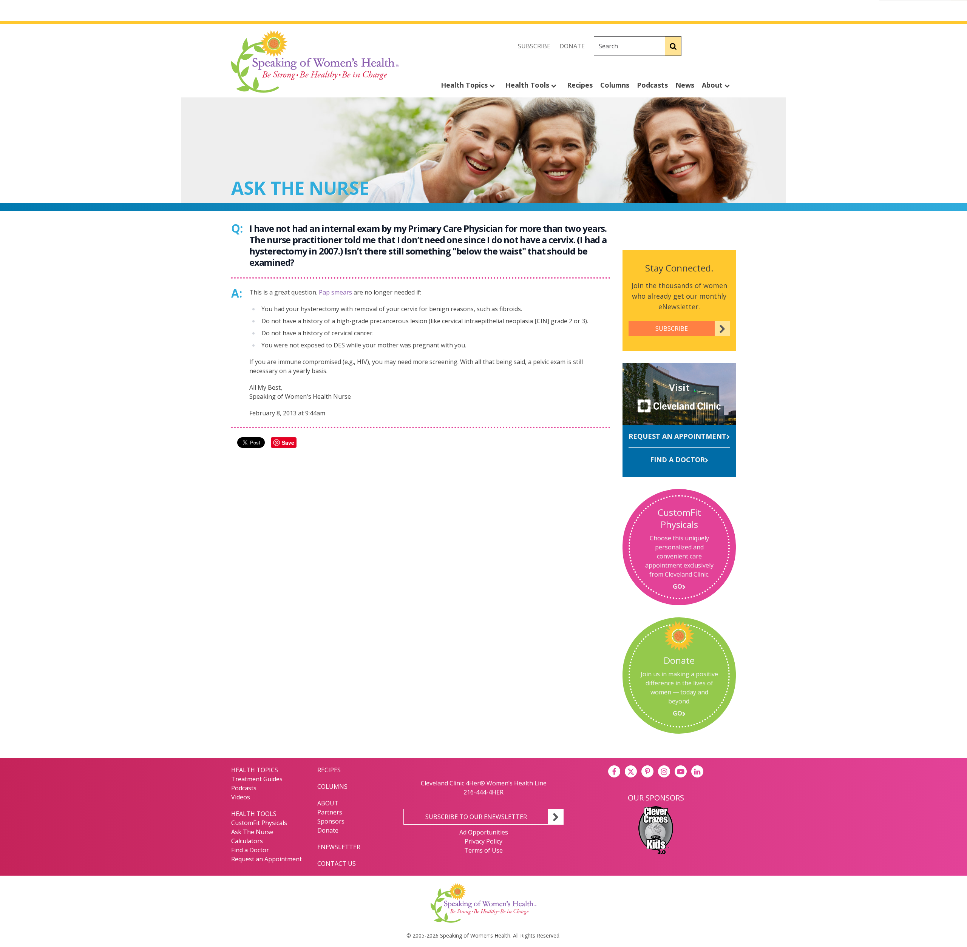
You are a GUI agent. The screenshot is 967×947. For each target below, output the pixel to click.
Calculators (247, 841)
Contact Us (336, 863)
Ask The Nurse (252, 832)
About (713, 84)
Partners (329, 812)
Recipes (580, 84)
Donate (572, 46)
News (684, 84)
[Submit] (673, 46)
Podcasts (652, 84)
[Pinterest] (647, 771)
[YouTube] (681, 771)
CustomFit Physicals (259, 823)
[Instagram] (730, 46)
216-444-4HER (483, 792)
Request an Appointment (677, 436)
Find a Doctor (677, 459)
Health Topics (465, 84)
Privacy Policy (483, 841)
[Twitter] (713, 46)
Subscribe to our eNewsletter (476, 817)
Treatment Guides (257, 779)
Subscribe (534, 46)
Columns (614, 84)
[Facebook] (696, 46)
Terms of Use (483, 850)
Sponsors (330, 821)
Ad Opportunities (483, 832)
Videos (240, 797)
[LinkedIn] (697, 771)
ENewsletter (338, 847)
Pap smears (335, 292)
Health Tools (528, 84)
